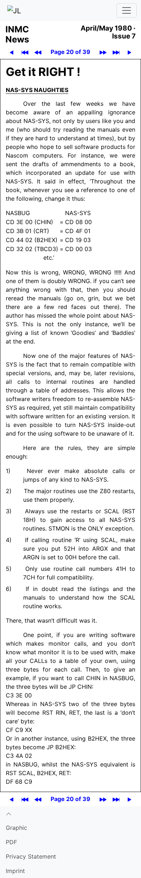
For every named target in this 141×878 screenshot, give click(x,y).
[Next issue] (103, 52)
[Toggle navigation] (126, 10)
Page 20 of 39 (70, 51)
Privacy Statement (31, 856)
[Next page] (129, 52)
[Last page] (116, 52)
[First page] (25, 52)
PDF (11, 842)
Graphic (16, 827)
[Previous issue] (38, 52)
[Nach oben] (70, 813)
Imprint (15, 870)
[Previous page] (11, 52)
